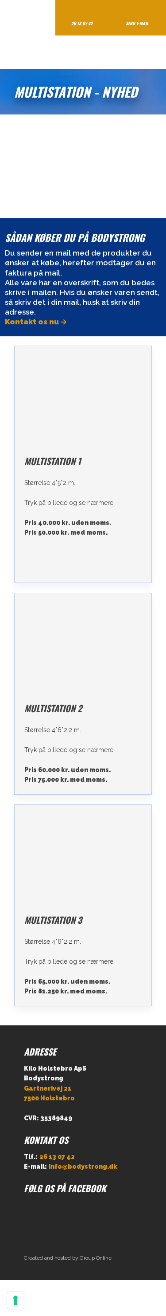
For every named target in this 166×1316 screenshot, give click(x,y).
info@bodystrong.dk (83, 1166)
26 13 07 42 (57, 1156)
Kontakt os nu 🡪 (36, 321)
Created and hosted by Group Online (68, 1258)
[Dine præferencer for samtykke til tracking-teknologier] (15, 1300)
